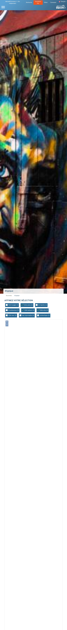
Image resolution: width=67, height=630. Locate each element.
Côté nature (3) (29, 310)
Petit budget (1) (13, 305)
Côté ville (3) (44, 310)
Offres (46, 2)
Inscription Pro (38, 2)
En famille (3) (42, 305)
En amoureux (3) (13, 310)
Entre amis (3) (28, 305)
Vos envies (9, 296)
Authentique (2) (45, 315)
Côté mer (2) (12, 315)
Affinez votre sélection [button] (18, 300)
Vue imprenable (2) (28, 315)
